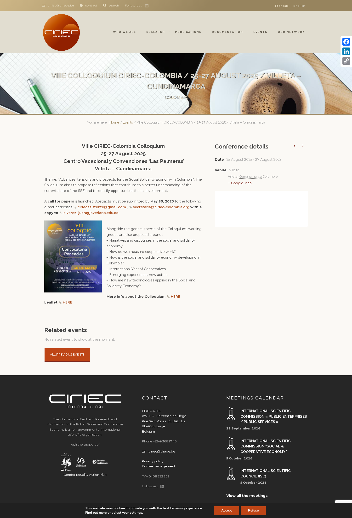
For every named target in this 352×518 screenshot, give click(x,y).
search (114, 5)
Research (155, 32)
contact (91, 5)
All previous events (67, 354)
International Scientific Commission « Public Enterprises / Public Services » (273, 416)
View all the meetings (247, 495)
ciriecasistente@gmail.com (102, 207)
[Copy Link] (346, 61)
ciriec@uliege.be (61, 5)
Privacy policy (152, 461)
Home (114, 122)
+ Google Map (240, 183)
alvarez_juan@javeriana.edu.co (91, 213)
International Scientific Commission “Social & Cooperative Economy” (265, 446)
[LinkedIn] (346, 51)
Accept (226, 510)
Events (260, 32)
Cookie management (158, 466)
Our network (291, 32)
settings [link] (136, 512)
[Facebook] (346, 42)
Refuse (253, 510)
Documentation (227, 32)
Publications (188, 32)
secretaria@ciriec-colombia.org (161, 207)
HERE (175, 296)
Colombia (176, 97)
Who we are (124, 32)
